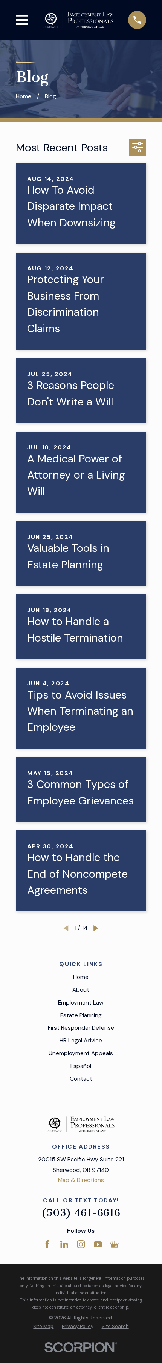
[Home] (78, 20)
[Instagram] (81, 1244)
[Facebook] (47, 1244)
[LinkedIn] (64, 1244)
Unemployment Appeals (81, 1053)
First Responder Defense (81, 1028)
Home (81, 977)
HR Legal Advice (81, 1040)
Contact (81, 1079)
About (80, 990)
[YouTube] (98, 1244)
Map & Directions (81, 1180)
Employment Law (81, 1002)
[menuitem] (43, 1326)
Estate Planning (81, 1015)
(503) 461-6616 (80, 1213)
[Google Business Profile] (114, 1244)
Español (80, 1066)
